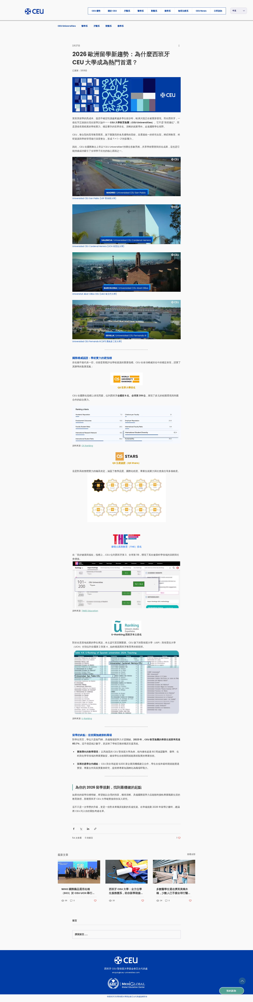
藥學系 (121, 26)
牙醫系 (97, 26)
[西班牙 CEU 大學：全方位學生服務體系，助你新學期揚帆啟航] (126, 872)
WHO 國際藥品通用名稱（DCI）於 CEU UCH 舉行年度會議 (78, 891)
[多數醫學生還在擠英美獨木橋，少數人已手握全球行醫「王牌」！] (174, 872)
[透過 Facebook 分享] (73, 828)
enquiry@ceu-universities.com (126, 972)
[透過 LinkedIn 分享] (88, 828)
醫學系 (85, 26)
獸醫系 (109, 26)
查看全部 (191, 854)
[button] (218, 11)
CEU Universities (67, 26)
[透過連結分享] (95, 828)
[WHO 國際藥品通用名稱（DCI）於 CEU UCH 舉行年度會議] (79, 872)
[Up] (242, 981)
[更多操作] (179, 45)
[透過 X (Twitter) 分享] (81, 828)
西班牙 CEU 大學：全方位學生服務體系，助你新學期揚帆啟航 (126, 891)
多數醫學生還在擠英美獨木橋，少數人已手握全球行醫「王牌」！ (172, 891)
